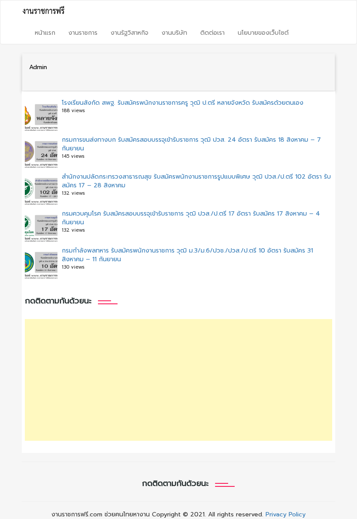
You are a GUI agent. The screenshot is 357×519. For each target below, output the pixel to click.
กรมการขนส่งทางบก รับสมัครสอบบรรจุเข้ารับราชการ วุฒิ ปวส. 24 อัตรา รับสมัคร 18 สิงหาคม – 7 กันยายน (191, 144)
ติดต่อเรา (212, 32)
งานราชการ (83, 32)
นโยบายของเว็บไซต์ (263, 32)
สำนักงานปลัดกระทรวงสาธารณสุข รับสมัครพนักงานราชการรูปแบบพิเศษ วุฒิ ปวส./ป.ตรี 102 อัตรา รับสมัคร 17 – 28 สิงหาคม (196, 181)
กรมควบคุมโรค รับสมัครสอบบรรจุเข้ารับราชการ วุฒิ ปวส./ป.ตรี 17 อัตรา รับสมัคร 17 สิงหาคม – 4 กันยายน (191, 218)
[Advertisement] (178, 380)
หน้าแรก (45, 32)
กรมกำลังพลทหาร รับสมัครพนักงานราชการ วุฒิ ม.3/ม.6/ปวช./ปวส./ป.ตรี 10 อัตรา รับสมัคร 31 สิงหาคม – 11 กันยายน (187, 255)
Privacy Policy (286, 514)
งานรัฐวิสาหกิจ (129, 32)
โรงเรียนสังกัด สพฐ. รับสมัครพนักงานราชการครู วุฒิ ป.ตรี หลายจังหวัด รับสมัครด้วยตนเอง (182, 102)
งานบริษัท (174, 32)
